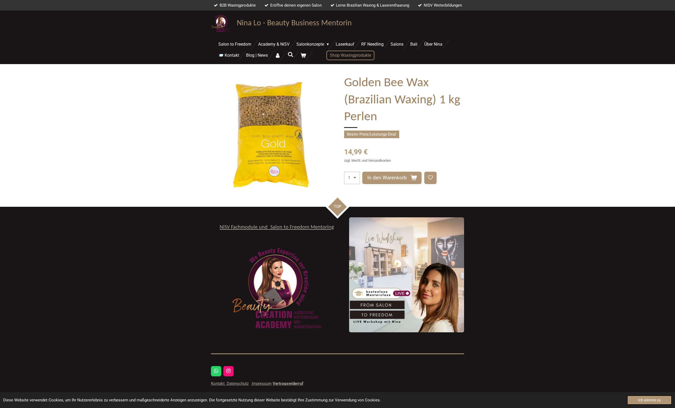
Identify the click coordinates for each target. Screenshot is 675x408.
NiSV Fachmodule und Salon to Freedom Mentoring (277, 227)
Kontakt (218, 383)
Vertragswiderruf (288, 383)
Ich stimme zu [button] (649, 400)
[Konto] (277, 55)
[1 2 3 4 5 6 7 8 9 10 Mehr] (352, 178)
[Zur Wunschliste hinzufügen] (430, 178)
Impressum (261, 383)
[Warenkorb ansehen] (303, 55)
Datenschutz (237, 383)
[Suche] (290, 54)
